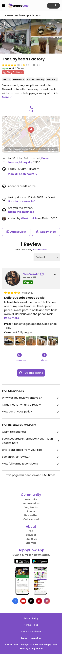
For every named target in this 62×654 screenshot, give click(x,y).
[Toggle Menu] (3, 5)
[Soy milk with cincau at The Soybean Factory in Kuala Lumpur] (31, 341)
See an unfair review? (16, 457)
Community (31, 494)
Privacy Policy (31, 618)
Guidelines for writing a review (21, 405)
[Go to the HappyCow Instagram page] (47, 601)
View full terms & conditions (20, 464)
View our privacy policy (17, 411)
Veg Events (31, 507)
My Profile (31, 499)
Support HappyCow (31, 638)
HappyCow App (31, 550)
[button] (31, 130)
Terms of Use (31, 624)
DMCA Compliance (31, 631)
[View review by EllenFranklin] (13, 278)
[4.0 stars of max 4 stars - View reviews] (9, 64)
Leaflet (9, 149)
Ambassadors (31, 503)
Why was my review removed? (22, 398)
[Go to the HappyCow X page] (31, 601)
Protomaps (19, 149)
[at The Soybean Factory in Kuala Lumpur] (9, 341)
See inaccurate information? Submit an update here (27, 441)
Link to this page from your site (22, 450)
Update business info (22, 201)
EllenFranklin (29, 218)
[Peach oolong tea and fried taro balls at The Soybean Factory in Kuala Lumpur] (53, 341)
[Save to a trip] (50, 24)
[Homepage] (18, 5)
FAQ (31, 531)
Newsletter (31, 515)
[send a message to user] (42, 274)
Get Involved (31, 519)
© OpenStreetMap (35, 149)
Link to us (31, 539)
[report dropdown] (55, 274)
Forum (31, 511)
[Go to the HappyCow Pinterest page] (39, 601)
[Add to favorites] (58, 24)
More (5, 97)
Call (31, 111)
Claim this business (21, 212)
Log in (53, 5)
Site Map (31, 542)
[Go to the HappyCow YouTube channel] (23, 601)
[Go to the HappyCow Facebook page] (15, 601)
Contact (31, 535)
